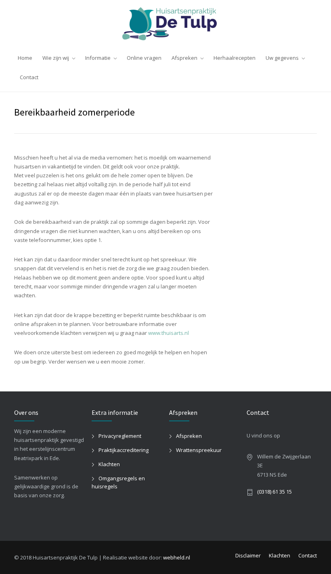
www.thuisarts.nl (168, 332)
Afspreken (184, 57)
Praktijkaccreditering (123, 450)
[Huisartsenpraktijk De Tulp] (165, 23)
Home (25, 57)
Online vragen (144, 57)
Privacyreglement (119, 435)
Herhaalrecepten (235, 57)
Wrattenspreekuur (199, 450)
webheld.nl (176, 557)
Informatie (98, 57)
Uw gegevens (282, 57)
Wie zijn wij (55, 57)
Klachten (109, 464)
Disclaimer (248, 555)
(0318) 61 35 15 (274, 491)
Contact (29, 77)
